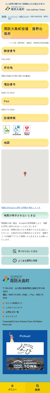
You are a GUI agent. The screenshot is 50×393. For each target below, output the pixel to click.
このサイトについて (14, 307)
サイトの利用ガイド (14, 303)
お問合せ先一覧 (12, 312)
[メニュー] (12, 387)
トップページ (13, 17)
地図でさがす (24, 17)
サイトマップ (11, 316)
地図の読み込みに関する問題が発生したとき (21, 208)
